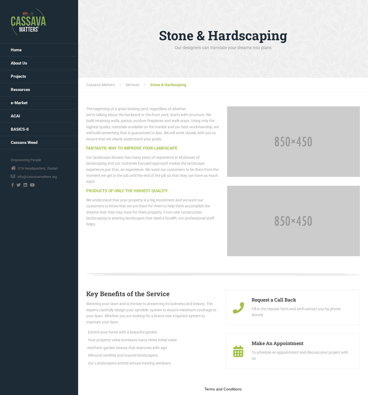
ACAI (15, 116)
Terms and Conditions (223, 389)
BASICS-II (20, 129)
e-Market (19, 102)
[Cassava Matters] (28, 21)
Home (16, 50)
